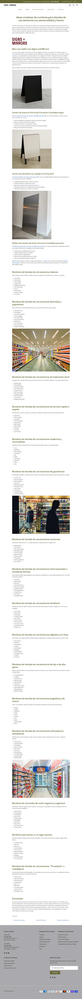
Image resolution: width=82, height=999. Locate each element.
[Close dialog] (78, 487)
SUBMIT (61, 508)
